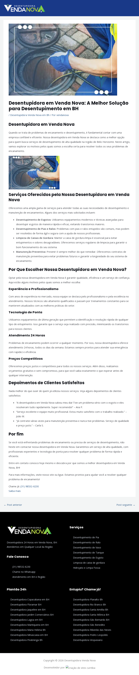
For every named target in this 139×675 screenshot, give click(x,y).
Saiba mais (15, 491)
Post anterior (13, 504)
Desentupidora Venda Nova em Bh (29, 115)
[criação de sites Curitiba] (80, 667)
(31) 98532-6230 (29, 486)
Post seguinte (125, 504)
